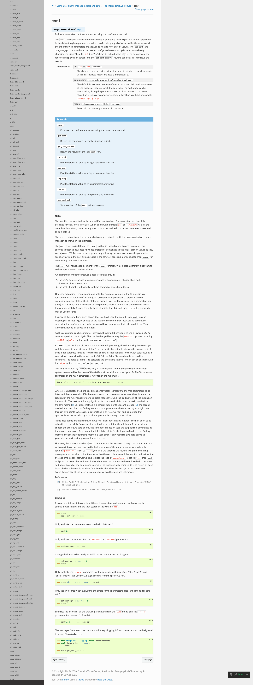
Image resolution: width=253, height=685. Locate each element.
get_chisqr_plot (16, 214)
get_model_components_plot (21, 406)
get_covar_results (16, 254)
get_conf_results (16, 226)
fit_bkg (12, 122)
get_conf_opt (15, 222)
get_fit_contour (16, 322)
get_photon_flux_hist (18, 463)
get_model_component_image (21, 398)
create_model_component (20, 66)
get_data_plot (15, 278)
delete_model (15, 90)
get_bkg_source (16, 198)
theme (81, 680)
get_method (14, 374)
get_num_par (15, 438)
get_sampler (14, 575)
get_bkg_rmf (14, 190)
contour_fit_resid (16, 22)
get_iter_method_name (18, 354)
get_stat (13, 627)
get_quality (14, 519)
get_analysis (14, 130)
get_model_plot (16, 426)
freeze (12, 126)
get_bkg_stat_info (16, 206)
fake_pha (13, 114)
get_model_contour (17, 410)
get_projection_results (18, 491)
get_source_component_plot (21, 599)
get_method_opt (16, 382)
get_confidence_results (18, 230)
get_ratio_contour (16, 527)
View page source (144, 9)
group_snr (13, 671)
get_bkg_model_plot (17, 174)
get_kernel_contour (17, 362)
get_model (14, 386)
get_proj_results (16, 487)
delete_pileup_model (18, 98)
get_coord (13, 238)
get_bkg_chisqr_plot (17, 158)
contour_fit (14, 18)
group (12, 651)
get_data (13, 262)
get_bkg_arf (14, 154)
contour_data (15, 14)
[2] (136, 405)
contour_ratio (15, 38)
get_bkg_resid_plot (17, 186)
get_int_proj (14, 346)
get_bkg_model (15, 170)
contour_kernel (15, 26)
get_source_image (16, 611)
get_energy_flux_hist (17, 306)
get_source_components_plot (21, 603)
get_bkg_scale (15, 194)
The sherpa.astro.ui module (117, 6)
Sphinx (65, 680)
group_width (14, 675)
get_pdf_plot (14, 458)
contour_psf (14, 34)
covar (12, 54)
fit (10, 118)
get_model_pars (16, 422)
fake (11, 110)
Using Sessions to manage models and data (78, 6)
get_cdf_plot (14, 210)
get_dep (13, 294)
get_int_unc (14, 350)
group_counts (15, 667)
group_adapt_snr (16, 659)
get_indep (13, 342)
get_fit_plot (14, 326)
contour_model (16, 30)
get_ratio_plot (15, 535)
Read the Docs (104, 680)
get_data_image (16, 274)
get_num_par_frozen (17, 443)
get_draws (13, 302)
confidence (14, 6)
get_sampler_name (17, 579)
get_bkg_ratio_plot (17, 182)
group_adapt (14, 655)
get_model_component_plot (20, 402)
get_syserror (14, 643)
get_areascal (14, 134)
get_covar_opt (15, 250)
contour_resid (15, 42)
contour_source (16, 46)
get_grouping (15, 338)
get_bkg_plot (15, 178)
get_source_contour (17, 607)
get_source (14, 591)
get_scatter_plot (16, 587)
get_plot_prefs (15, 470)
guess (12, 679)
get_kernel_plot (16, 370)
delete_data (14, 86)
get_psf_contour (16, 499)
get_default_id (15, 286)
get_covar (13, 246)
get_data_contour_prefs (19, 270)
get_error (13, 310)
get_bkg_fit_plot (16, 166)
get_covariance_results (18, 258)
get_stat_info (15, 631)
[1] (73, 405)
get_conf (13, 218)
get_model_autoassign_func (20, 390)
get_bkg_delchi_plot (17, 162)
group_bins (14, 663)
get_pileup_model (16, 467)
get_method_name (17, 378)
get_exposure (15, 314)
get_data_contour (16, 266)
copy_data (14, 50)
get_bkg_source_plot (18, 202)
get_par (12, 455)
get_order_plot (15, 450)
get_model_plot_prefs (18, 430)
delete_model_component (20, 94)
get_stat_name (15, 635)
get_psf (12, 495)
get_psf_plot (14, 507)
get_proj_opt (14, 483)
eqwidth (13, 106)
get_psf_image (15, 503)
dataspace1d (14, 74)
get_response (15, 559)
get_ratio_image (16, 531)
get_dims (13, 298)
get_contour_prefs (17, 234)
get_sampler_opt (16, 583)
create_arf (13, 62)
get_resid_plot (15, 555)
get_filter (13, 318)
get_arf (12, 138)
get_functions (15, 334)
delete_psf (14, 102)
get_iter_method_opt (18, 358)
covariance (14, 58)
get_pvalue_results (17, 515)
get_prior (13, 475)
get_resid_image (16, 551)
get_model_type (16, 435)
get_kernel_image (16, 366)
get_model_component (19, 394)
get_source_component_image (21, 595)
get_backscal (14, 146)
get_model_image (16, 418)
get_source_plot (16, 615)
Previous (60, 660)
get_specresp (15, 619)
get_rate (13, 523)
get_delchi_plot (16, 290)
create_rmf (14, 70)
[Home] (53, 6)
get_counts (14, 242)
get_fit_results (15, 330)
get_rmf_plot (14, 567)
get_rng (12, 571)
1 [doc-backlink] (58, 482)
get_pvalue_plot (16, 511)
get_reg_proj (14, 539)
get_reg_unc (14, 543)
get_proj (13, 479)
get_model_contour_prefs (19, 414)
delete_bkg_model (17, 82)
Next (146, 660)
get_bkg (13, 150)
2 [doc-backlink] (58, 489)
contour (13, 10)
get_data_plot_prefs (17, 282)
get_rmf (13, 563)
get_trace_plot (15, 647)
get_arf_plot (14, 142)
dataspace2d (14, 78)
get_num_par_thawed (18, 447)
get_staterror (14, 639)
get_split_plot (15, 623)
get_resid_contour (17, 547)
